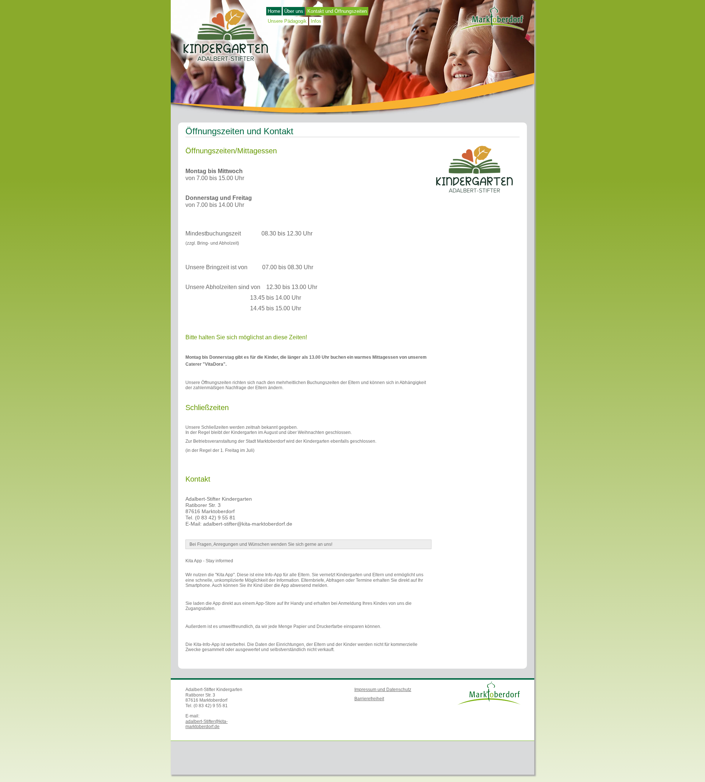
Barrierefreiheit (369, 698)
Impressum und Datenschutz (382, 689)
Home (274, 11)
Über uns (293, 11)
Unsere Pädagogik (287, 21)
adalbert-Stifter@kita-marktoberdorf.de (206, 724)
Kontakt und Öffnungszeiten (337, 11)
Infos (316, 21)
